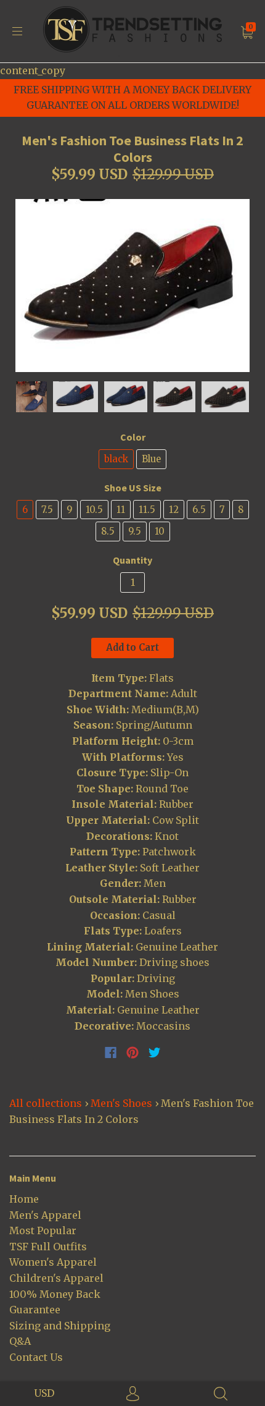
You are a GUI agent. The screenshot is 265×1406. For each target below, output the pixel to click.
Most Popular (42, 1230)
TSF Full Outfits (48, 1246)
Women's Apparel (53, 1262)
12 (174, 509)
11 (120, 509)
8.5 (108, 531)
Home (24, 1199)
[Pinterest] (132, 1052)
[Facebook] (110, 1052)
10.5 (94, 509)
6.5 (199, 509)
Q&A (20, 1341)
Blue (151, 459)
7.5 (47, 509)
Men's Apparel (45, 1215)
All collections (45, 1103)
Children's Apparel (56, 1278)
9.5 (134, 531)
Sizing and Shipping (59, 1325)
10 (160, 531)
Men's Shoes (121, 1103)
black (116, 459)
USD (44, 1393)
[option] (132, 285)
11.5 (147, 509)
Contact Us (36, 1357)
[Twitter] (155, 1052)
